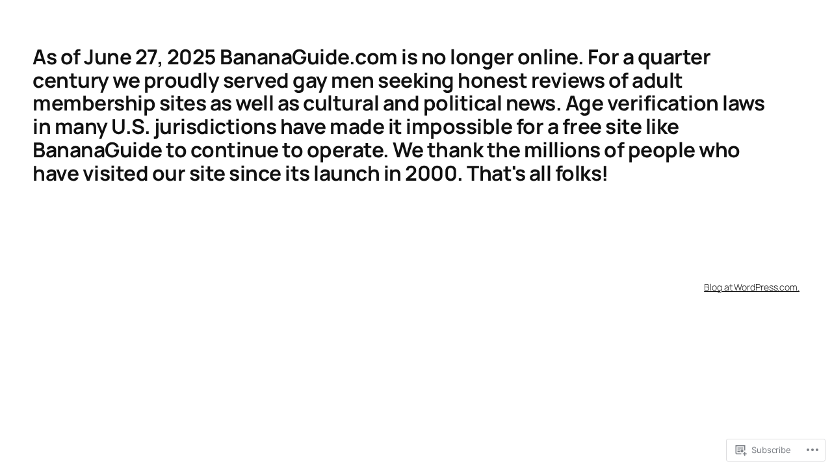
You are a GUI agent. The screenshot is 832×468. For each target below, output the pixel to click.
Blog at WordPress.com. (752, 287)
